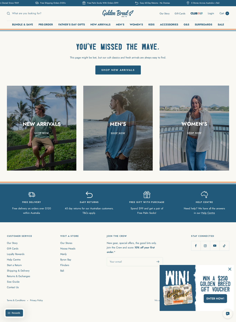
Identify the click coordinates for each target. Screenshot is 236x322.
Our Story (164, 13)
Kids (151, 24)
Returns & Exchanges (18, 276)
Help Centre (208, 213)
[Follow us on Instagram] (205, 245)
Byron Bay (65, 260)
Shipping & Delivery (18, 271)
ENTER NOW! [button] (215, 299)
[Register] (158, 261)
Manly (63, 254)
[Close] (230, 269)
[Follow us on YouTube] (215, 245)
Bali (62, 271)
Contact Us (13, 287)
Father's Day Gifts (71, 24)
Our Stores (66, 243)
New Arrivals (100, 24)
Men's (120, 24)
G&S (186, 24)
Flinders (64, 265)
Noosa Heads (67, 248)
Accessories (169, 24)
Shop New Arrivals (118, 70)
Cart (224, 13)
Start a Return (14, 265)
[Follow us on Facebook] (196, 245)
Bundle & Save (22, 24)
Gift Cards (180, 13)
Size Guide (13, 282)
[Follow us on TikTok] (224, 245)
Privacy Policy (36, 300)
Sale (221, 24)
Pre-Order (46, 24)
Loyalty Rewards (15, 254)
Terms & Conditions (16, 300)
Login (211, 13)
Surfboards (203, 24)
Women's (136, 24)
